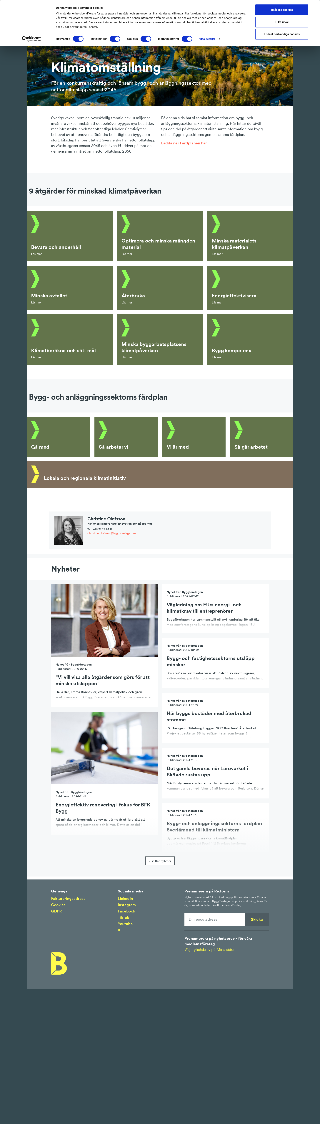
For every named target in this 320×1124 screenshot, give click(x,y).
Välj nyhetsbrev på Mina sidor (209, 949)
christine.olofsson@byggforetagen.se (111, 533)
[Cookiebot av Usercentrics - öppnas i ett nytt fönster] (31, 39)
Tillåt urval (282, 22)
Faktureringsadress (68, 898)
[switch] (115, 39)
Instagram (127, 904)
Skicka (257, 919)
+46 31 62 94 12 (102, 529)
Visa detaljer (207, 38)
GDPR (56, 911)
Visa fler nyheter (160, 861)
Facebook (126, 911)
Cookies (58, 904)
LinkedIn (125, 898)
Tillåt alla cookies (282, 9)
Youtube (125, 923)
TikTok (123, 917)
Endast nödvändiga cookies (282, 34)
